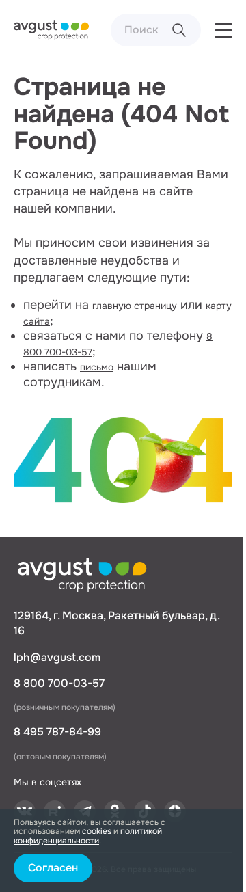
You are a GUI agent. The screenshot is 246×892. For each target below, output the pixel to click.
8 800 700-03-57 (59, 683)
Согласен (53, 868)
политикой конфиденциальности (88, 836)
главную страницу (134, 305)
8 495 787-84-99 (57, 732)
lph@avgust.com (57, 657)
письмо (96, 367)
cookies (96, 831)
